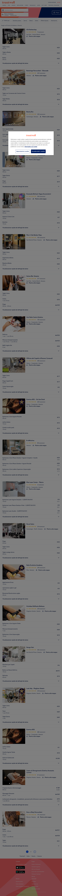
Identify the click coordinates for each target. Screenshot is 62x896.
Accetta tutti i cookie (38, 151)
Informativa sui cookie (31, 146)
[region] (31, 143)
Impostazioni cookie (22, 151)
